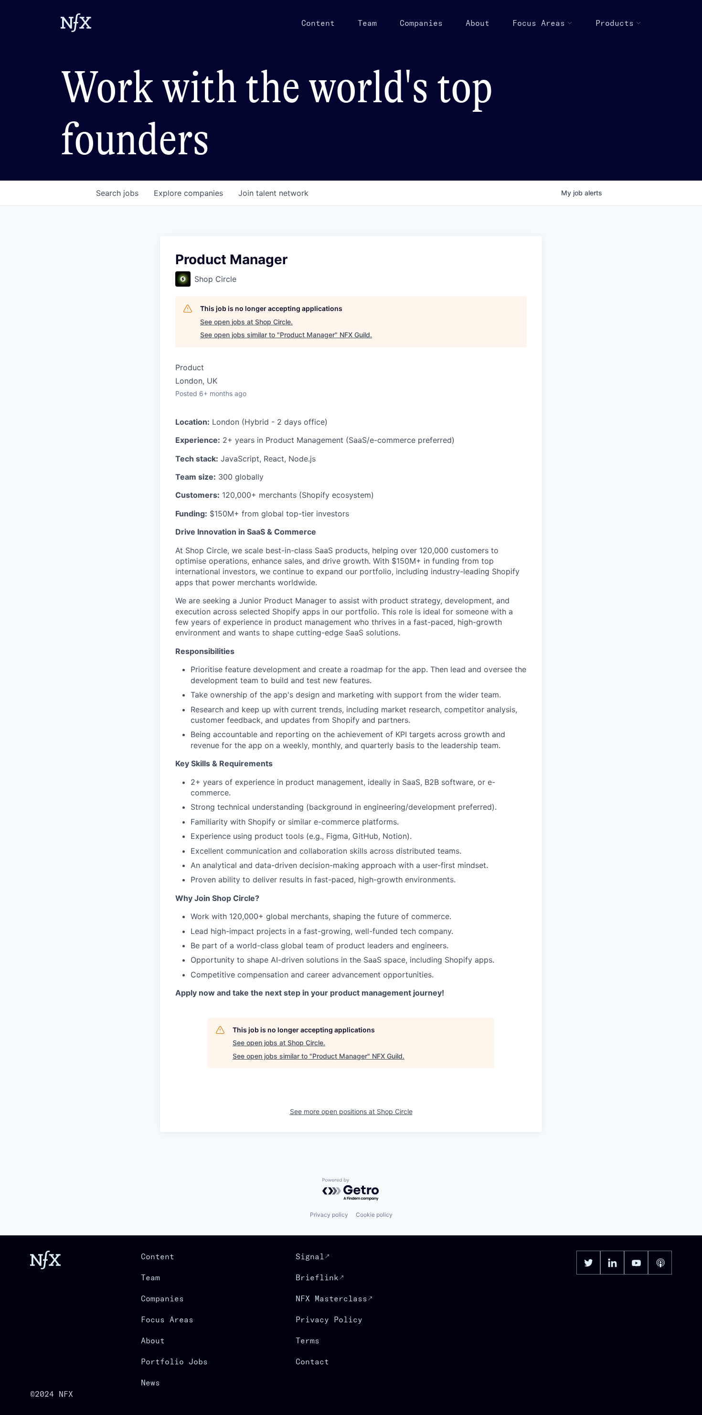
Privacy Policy (329, 1319)
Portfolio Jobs (174, 1361)
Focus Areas (538, 23)
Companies (421, 23)
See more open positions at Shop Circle (351, 1111)
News (150, 1382)
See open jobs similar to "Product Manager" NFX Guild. (286, 335)
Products (615, 23)
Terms (307, 1340)
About (477, 23)
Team (367, 23)
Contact (312, 1361)
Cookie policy (374, 1214)
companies (188, 193)
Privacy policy (329, 1214)
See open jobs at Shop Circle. (246, 322)
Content (318, 23)
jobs (117, 193)
